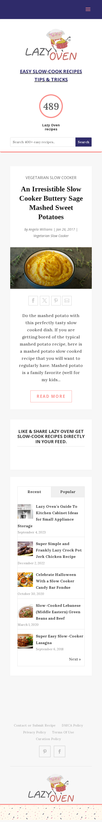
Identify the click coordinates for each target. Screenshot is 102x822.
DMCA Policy (72, 725)
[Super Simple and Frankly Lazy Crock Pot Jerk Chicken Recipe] (25, 555)
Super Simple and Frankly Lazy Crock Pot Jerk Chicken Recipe (59, 550)
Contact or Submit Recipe (35, 725)
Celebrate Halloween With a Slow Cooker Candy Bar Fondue (56, 581)
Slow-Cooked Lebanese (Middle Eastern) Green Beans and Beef (58, 612)
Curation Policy (48, 739)
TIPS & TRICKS (51, 79)
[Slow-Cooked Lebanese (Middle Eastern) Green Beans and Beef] (25, 617)
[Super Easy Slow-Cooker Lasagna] (25, 648)
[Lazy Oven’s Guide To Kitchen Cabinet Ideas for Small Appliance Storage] (25, 518)
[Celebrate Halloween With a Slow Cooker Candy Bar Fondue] (25, 586)
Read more (51, 396)
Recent (34, 491)
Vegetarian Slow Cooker (51, 177)
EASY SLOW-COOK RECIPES (51, 71)
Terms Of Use (63, 732)
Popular (67, 491)
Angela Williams (40, 229)
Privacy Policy (34, 732)
